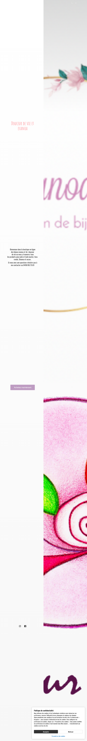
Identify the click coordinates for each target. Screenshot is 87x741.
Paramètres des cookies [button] (58, 736)
